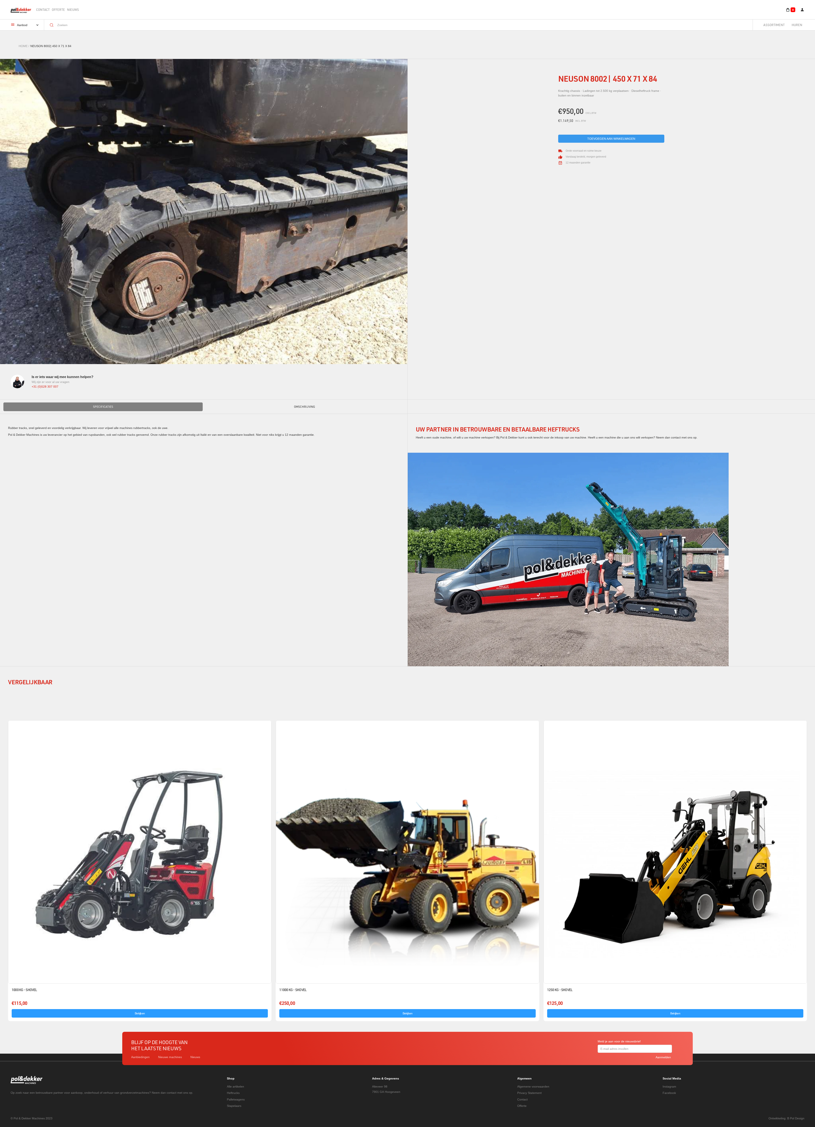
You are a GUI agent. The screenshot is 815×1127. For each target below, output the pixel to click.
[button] (790, 10)
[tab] (103, 406)
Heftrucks (233, 1093)
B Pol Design (795, 1118)
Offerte (58, 10)
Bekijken (140, 1013)
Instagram (669, 1086)
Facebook (669, 1093)
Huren (797, 25)
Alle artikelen (235, 1086)
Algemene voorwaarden (533, 1086)
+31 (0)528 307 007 (45, 386)
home (23, 46)
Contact (43, 10)
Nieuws (73, 10)
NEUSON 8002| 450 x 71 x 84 (50, 46)
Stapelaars (234, 1105)
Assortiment (774, 25)
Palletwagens (236, 1099)
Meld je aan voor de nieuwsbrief (619, 1041)
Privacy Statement (529, 1093)
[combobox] (401, 25)
